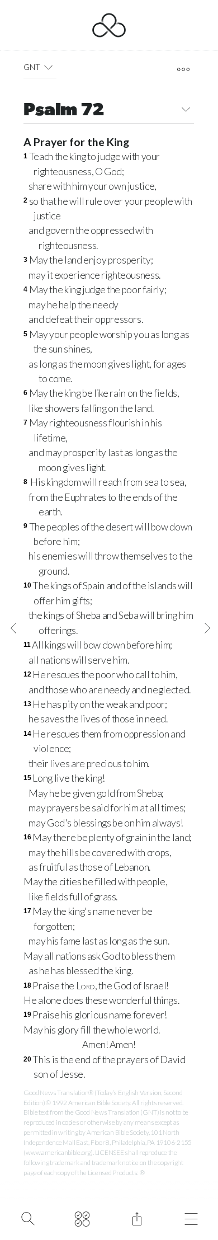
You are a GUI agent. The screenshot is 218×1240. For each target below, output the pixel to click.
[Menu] (191, 1217)
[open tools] (183, 69)
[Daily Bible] (82, 1217)
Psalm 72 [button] (63, 111)
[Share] (137, 1217)
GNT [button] (31, 67)
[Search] (28, 1217)
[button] (48, 67)
